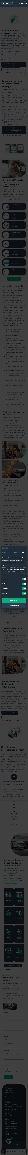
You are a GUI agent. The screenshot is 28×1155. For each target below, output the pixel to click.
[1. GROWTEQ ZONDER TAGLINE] (7, 3)
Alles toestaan (14, 600)
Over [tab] (23, 552)
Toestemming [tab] (5, 552)
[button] (22, 3)
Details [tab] (14, 552)
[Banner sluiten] (25, 548)
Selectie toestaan (14, 605)
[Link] (19, 3)
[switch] (24, 583)
